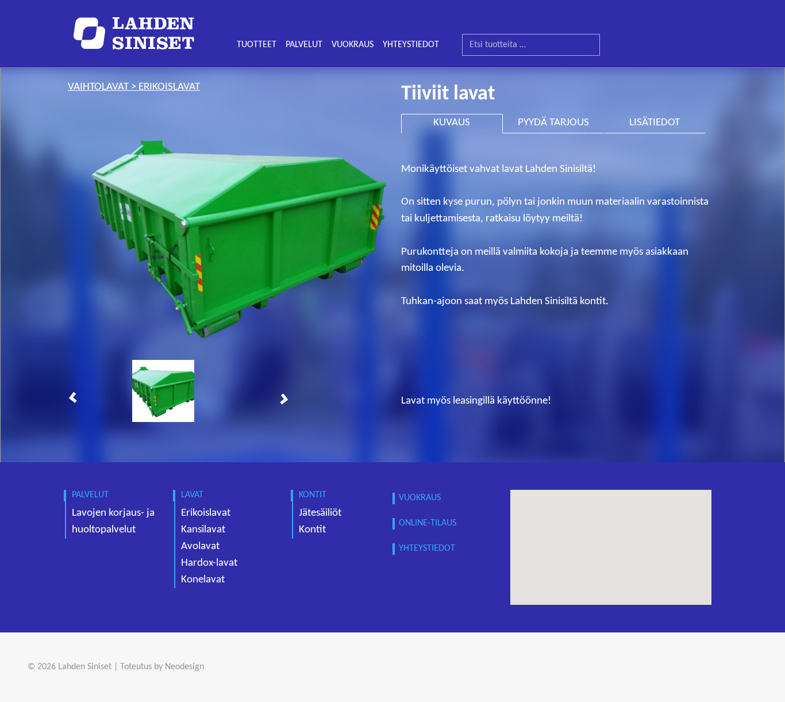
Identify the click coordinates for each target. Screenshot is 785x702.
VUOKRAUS (353, 44)
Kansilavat (203, 529)
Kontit (312, 529)
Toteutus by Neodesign (162, 667)
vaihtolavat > (103, 87)
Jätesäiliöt (320, 513)
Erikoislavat (205, 513)
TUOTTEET (256, 44)
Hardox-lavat (209, 563)
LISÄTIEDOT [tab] (654, 122)
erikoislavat (169, 87)
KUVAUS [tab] (451, 122)
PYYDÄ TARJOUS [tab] (553, 122)
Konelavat (203, 579)
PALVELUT (304, 44)
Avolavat (200, 546)
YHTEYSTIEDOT (411, 44)
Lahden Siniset (84, 667)
